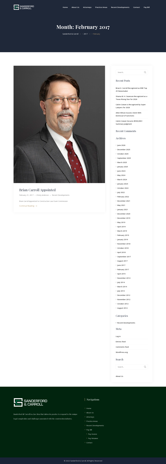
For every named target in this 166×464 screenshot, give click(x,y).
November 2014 (123, 278)
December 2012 (123, 295)
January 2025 (122, 166)
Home (65, 7)
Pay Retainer (93, 438)
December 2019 (123, 218)
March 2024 (122, 179)
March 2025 (122, 162)
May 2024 (121, 175)
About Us (75, 7)
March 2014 (122, 286)
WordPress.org (122, 352)
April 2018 (121, 252)
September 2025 (124, 158)
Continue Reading (26, 206)
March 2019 (122, 231)
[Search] (145, 72)
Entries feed (121, 341)
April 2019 (121, 226)
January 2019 (122, 239)
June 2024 (121, 171)
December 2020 (123, 214)
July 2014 (121, 282)
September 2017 (124, 256)
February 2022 (123, 196)
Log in (118, 336)
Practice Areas (101, 7)
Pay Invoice (92, 434)
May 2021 (121, 205)
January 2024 (122, 184)
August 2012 (122, 308)
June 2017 (121, 265)
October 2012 (123, 304)
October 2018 (123, 248)
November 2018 (123, 244)
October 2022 (123, 188)
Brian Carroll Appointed (37, 190)
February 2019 (123, 235)
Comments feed (122, 347)
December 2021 (123, 201)
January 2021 (122, 209)
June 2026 (121, 145)
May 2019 (121, 222)
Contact (136, 7)
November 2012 (123, 299)
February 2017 (123, 269)
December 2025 (123, 149)
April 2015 (121, 274)
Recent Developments (120, 7)
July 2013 (121, 291)
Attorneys (87, 7)
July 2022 (121, 192)
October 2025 (123, 154)
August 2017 (122, 261)
